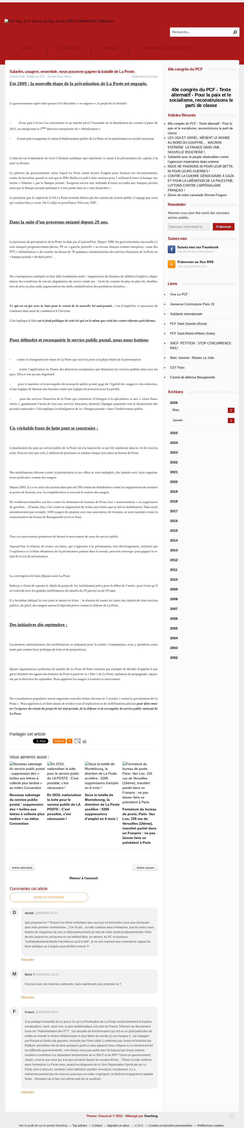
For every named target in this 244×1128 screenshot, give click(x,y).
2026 (174, 403)
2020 (174, 482)
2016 (174, 521)
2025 (174, 433)
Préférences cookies (210, 1125)
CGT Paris (177, 367)
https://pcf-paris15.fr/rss (192, 266)
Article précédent (22, 867)
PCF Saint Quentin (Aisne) (188, 323)
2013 (174, 550)
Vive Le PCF (179, 294)
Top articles (79, 1125)
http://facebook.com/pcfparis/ (195, 251)
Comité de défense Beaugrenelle (192, 377)
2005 (174, 628)
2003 (174, 648)
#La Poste (152, 76)
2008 (174, 599)
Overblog (151, 1116)
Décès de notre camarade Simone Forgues (197, 195)
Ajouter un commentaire (48, 897)
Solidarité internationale (186, 314)
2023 (174, 452)
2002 (174, 658)
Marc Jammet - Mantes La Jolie (192, 358)
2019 (174, 491)
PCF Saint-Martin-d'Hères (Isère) (192, 333)
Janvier (178, 420)
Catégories (69, 48)
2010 (174, 579)
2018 (174, 501)
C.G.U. (139, 1125)
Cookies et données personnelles (170, 1125)
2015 (174, 531)
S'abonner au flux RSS (195, 262)
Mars (176, 410)
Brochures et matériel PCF (165, 48)
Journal (110, 48)
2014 (174, 540)
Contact (97, 1125)
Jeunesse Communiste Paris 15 (192, 304)
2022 (174, 462)
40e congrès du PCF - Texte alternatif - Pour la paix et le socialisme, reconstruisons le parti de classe (201, 97)
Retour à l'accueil (84, 878)
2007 (174, 609)
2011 (174, 570)
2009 (174, 589)
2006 (174, 618)
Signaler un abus (118, 1125)
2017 (174, 511)
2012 (174, 560)
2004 (174, 638)
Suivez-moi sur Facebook (198, 247)
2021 (174, 472)
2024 (174, 443)
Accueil (28, 48)
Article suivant (145, 867)
